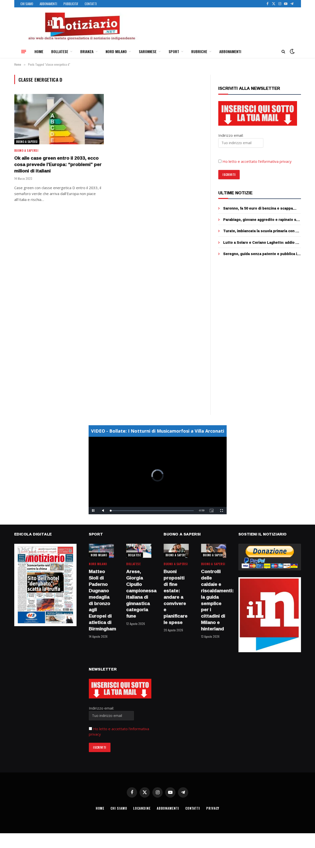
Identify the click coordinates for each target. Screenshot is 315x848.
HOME (38, 51)
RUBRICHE (199, 51)
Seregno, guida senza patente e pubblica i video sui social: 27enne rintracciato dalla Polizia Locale (260, 253)
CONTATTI (91, 3)
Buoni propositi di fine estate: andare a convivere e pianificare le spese (176, 596)
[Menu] (23, 51)
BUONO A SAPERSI (27, 142)
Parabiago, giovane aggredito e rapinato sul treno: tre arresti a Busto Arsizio (261, 219)
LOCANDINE (141, 808)
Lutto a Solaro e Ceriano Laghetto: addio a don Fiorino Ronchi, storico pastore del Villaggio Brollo (260, 242)
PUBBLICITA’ (70, 3)
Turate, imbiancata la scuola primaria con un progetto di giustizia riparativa (261, 230)
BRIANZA (87, 51)
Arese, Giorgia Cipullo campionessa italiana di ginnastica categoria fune (138, 593)
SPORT (174, 51)
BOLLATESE (59, 51)
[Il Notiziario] (81, 26)
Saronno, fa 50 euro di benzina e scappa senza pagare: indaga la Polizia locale (258, 208)
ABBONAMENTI (48, 3)
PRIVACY (212, 808)
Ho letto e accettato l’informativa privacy (257, 161)
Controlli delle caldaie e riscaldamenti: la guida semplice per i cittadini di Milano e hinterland (213, 600)
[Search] (283, 51)
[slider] (152, 510)
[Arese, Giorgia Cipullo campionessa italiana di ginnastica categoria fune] (138, 551)
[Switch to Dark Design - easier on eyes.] (291, 51)
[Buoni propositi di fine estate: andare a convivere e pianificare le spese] (176, 551)
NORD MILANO (116, 51)
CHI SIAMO (26, 3)
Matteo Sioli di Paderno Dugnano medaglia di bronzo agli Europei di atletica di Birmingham (101, 600)
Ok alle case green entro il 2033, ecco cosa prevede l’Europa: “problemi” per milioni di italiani (58, 164)
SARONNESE (148, 51)
